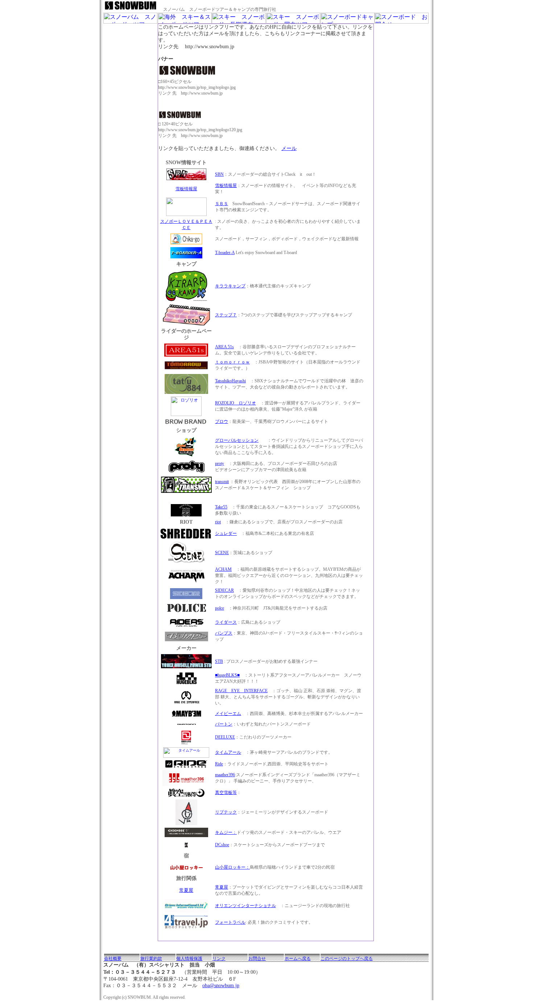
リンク (219, 958)
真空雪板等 (226, 792)
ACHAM (223, 569)
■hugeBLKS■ (227, 675)
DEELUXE (225, 737)
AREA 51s (224, 346)
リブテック (226, 812)
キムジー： (226, 832)
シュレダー (226, 533)
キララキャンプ (230, 285)
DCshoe (222, 844)
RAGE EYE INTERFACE (241, 690)
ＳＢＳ (221, 203)
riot (218, 521)
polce (219, 608)
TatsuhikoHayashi (230, 380)
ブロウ (221, 421)
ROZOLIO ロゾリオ (235, 403)
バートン (223, 724)
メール (289, 148)
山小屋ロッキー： (232, 867)
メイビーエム (228, 713)
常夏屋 (186, 890)
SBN (219, 174)
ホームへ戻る (298, 958)
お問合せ (257, 958)
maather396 (225, 774)
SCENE (222, 552)
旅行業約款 (151, 958)
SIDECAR (224, 590)
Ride (219, 763)
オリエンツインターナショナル (245, 905)
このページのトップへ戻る (347, 958)
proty (219, 463)
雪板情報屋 (186, 188)
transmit (222, 481)
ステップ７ (226, 314)
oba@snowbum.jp (220, 985)
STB (219, 661)
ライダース (226, 622)
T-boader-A (225, 252)
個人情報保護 (189, 958)
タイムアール (228, 752)
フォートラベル (230, 922)
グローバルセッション (237, 440)
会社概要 (112, 958)
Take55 (221, 507)
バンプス (223, 633)
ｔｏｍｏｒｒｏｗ (232, 362)
